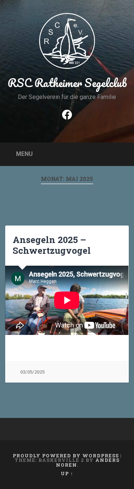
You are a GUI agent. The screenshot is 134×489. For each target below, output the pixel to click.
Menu (24, 153)
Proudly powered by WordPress (66, 455)
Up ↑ (67, 473)
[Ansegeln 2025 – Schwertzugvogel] (66, 304)
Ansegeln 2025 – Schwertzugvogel (52, 245)
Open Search (121, 153)
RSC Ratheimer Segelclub (67, 83)
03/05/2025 (32, 372)
